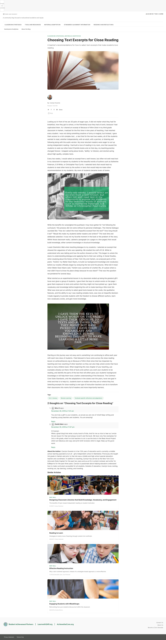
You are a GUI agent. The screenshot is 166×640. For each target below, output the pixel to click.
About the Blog (26, 29)
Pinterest (158, 637)
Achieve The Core (154, 14)
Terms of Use (20, 637)
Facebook (161, 637)
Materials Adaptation (52, 24)
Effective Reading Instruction (61, 568)
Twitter (154, 637)
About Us (160, 625)
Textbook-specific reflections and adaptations (88, 398)
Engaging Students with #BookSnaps (64, 604)
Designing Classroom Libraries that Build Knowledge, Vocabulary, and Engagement (82, 500)
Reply (53, 421)
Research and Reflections (103, 24)
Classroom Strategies (13, 24)
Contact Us (159, 622)
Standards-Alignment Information (77, 24)
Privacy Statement (9, 637)
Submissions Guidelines (11, 29)
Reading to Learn (56, 533)
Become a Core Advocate (155, 627)
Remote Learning (66, 398)
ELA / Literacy (53, 398)
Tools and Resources (33, 24)
